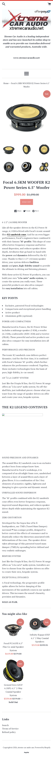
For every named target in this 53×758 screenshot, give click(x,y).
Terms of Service (10, 728)
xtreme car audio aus (26, 747)
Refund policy (9, 732)
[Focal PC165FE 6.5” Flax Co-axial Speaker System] (13, 629)
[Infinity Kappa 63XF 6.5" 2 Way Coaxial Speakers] (40, 625)
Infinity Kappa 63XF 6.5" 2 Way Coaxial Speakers (40, 638)
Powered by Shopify (42, 747)
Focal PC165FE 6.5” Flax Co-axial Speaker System (13, 647)
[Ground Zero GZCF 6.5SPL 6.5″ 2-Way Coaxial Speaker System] (13, 671)
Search (5, 725)
